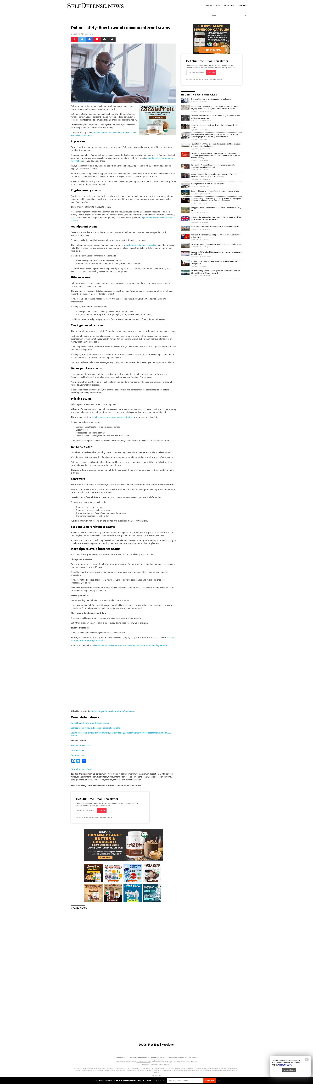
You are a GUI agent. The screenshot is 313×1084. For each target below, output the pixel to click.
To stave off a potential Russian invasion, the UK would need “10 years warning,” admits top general (216, 218)
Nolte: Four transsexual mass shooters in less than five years (215, 227)
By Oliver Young (204, 213)
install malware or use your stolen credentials (112, 417)
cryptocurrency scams (116, 774)
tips (139, 780)
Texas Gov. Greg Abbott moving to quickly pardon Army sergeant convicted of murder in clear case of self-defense (216, 200)
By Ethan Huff (204, 160)
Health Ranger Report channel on (113, 711)
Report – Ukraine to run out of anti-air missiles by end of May (215, 191)
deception (154, 774)
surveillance (131, 780)
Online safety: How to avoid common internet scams (211, 99)
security (108, 780)
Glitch (110, 777)
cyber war (132, 774)
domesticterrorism (212, 5)
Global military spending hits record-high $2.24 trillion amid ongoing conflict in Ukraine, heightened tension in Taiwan (214, 107)
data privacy (143, 774)
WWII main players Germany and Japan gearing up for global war (216, 244)
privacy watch (91, 780)
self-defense (119, 780)
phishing (80, 780)
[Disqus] (123, 942)
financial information (86, 777)
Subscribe (209, 1081)
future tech (102, 777)
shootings (242, 5)
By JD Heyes (203, 139)
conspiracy (101, 774)
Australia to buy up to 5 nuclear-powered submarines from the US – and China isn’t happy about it (215, 272)
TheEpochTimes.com (80, 745)
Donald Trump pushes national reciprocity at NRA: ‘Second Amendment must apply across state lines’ (213, 175)
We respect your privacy (144, 1061)
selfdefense (229, 5)
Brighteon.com (77, 755)
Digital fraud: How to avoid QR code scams (90, 723)
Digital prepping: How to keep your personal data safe (95, 728)
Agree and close (289, 1070)
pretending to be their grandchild (141, 245)
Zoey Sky (89, 34)
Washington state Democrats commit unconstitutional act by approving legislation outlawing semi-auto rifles (214, 135)
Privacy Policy (156, 1075)
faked (73, 777)
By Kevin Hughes (205, 247)
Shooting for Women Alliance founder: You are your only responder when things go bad (213, 166)
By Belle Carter (204, 170)
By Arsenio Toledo (205, 111)
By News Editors (205, 130)
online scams (142, 777)
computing (90, 774)
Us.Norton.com (77, 750)
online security (155, 777)
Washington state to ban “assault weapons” (208, 184)
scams (101, 780)
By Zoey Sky (203, 101)
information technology (124, 777)
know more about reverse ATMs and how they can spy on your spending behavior (130, 645)
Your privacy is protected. (83, 817)
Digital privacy (166, 774)
